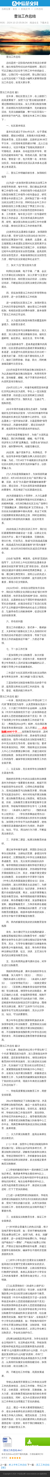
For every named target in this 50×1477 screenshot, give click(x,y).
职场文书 (25, 9)
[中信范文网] (25, 3)
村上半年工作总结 (18, 1465)
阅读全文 (34, 23)
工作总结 (38, 9)
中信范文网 (21, 1474)
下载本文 (44, 23)
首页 (15, 9)
